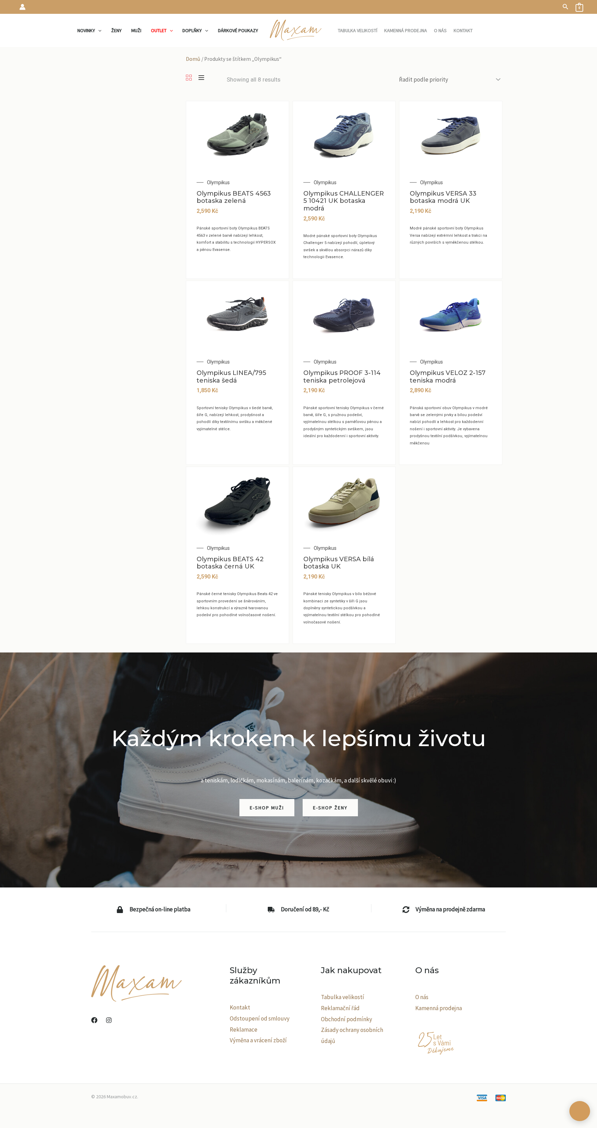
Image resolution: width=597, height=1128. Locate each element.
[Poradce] (579, 1111)
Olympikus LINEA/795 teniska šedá (231, 376)
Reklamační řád (340, 1008)
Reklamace (243, 1029)
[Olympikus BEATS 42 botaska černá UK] (237, 500)
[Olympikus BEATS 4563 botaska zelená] (237, 135)
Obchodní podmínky (346, 1019)
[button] (565, 6)
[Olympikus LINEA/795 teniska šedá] (237, 314)
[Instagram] (109, 1020)
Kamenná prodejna (438, 1008)
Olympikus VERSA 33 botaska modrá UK (443, 197)
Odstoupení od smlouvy (260, 1018)
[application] (98, 30)
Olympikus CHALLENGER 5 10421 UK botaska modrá (343, 201)
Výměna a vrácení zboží (258, 1040)
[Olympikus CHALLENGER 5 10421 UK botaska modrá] (344, 135)
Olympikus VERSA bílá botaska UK (338, 563)
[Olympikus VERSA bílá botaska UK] (344, 500)
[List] (201, 78)
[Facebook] (94, 1020)
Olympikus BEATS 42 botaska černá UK (230, 563)
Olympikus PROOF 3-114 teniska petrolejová (342, 376)
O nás (421, 997)
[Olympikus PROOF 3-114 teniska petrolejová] (344, 314)
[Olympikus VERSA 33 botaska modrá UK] (450, 135)
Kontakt (240, 1007)
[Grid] (189, 78)
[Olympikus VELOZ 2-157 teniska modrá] (450, 314)
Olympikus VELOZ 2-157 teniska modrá (447, 376)
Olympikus (218, 182)
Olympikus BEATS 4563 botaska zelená (234, 197)
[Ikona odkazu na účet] (22, 7)
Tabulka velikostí (342, 997)
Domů (193, 59)
